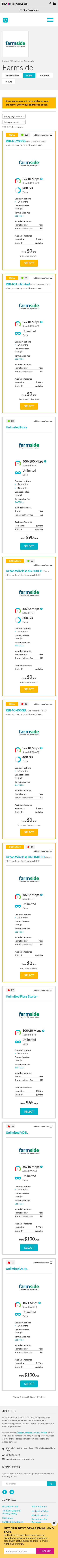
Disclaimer (8, 1517)
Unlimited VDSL (17, 1132)
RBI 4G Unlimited (18, 284)
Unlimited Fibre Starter (22, 996)
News (9, 81)
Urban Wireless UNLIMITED (25, 857)
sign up (45, 1551)
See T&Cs (19, 215)
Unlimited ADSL (17, 1269)
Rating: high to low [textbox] (13, 116)
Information (12, 75)
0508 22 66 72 (13, 1455)
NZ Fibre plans (39, 1506)
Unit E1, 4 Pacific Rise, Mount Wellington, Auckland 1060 (30, 1449)
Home (5, 61)
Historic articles (40, 1510)
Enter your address (27, 104)
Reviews (44, 75)
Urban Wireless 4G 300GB (24, 571)
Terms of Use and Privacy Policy (11, 1512)
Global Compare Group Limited (32, 1432)
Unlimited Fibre (16, 427)
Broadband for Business (39, 1521)
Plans (29, 75)
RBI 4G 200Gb (16, 141)
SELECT (29, 263)
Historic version (40, 1515)
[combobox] (14, 116)
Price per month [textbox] (11, 122)
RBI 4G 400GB (16, 710)
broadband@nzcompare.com (20, 1459)
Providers (16, 61)
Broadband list (10, 1506)
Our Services (30, 10)
